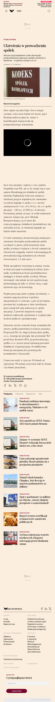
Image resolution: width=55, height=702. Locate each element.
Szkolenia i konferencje (13, 659)
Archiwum (8, 644)
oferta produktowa (11, 667)
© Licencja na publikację (14, 376)
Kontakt (7, 622)
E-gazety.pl (32, 639)
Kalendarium (32, 664)
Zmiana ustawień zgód (37, 622)
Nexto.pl (31, 642)
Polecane (19, 394)
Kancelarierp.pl (33, 647)
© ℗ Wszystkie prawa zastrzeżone (18, 379)
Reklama (7, 637)
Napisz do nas (9, 624)
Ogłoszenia (8, 639)
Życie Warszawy (34, 652)
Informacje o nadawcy (36, 627)
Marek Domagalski (12, 104)
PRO (19, 11)
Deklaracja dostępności (37, 629)
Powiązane (8, 394)
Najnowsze (30, 394)
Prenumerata (9, 642)
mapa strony (9, 664)
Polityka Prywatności (36, 619)
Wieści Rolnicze (34, 649)
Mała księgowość (34, 644)
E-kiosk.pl (31, 637)
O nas (6, 619)
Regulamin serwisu (35, 624)
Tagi (40, 394)
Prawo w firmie (10, 40)
